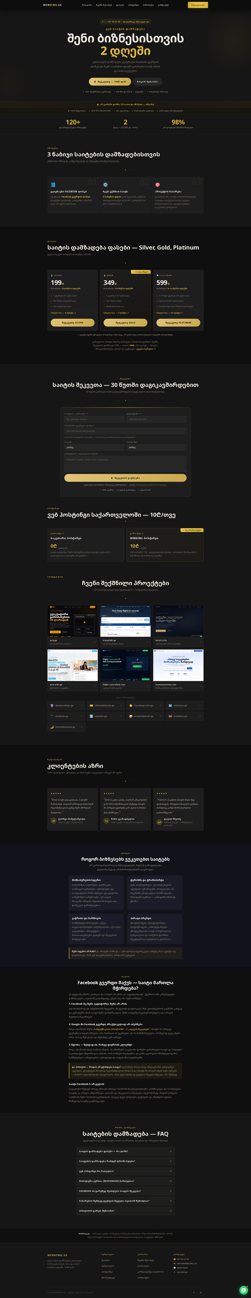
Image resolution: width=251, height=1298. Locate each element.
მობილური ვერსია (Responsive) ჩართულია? (125, 1181)
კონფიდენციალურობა (150, 1271)
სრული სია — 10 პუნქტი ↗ (169, 312)
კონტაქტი (163, 5)
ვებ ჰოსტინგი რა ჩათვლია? (125, 1171)
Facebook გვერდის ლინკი (79, 426)
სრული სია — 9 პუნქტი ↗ (116, 312)
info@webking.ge (185, 1263)
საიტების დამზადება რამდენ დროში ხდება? (125, 1161)
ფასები (120, 5)
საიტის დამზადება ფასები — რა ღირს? (125, 1151)
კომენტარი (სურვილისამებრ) (81, 454)
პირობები (148, 5)
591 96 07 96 (181, 1259)
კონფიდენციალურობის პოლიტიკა (151, 485)
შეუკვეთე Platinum (178, 322)
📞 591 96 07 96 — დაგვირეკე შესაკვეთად (126, 22)
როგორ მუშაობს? (147, 81)
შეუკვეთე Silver (72, 322)
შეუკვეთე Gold (126, 322)
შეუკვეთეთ (198, 5)
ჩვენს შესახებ (104, 5)
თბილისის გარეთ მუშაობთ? (125, 1210)
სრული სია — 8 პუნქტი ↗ (63, 312)
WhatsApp (180, 1268)
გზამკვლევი (108, 1277)
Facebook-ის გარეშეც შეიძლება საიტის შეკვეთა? (125, 1191)
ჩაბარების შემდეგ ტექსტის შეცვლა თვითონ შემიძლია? (125, 1200)
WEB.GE (52, 5)
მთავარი (87, 5)
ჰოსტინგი (133, 5)
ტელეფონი (134, 414)
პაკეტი (68, 442)
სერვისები (108, 1266)
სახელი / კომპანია (76, 414)
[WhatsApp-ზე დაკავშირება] (243, 1290)
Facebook (181, 1272)
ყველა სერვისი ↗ (146, 348)
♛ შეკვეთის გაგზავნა (125, 478)
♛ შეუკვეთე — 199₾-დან (110, 81)
